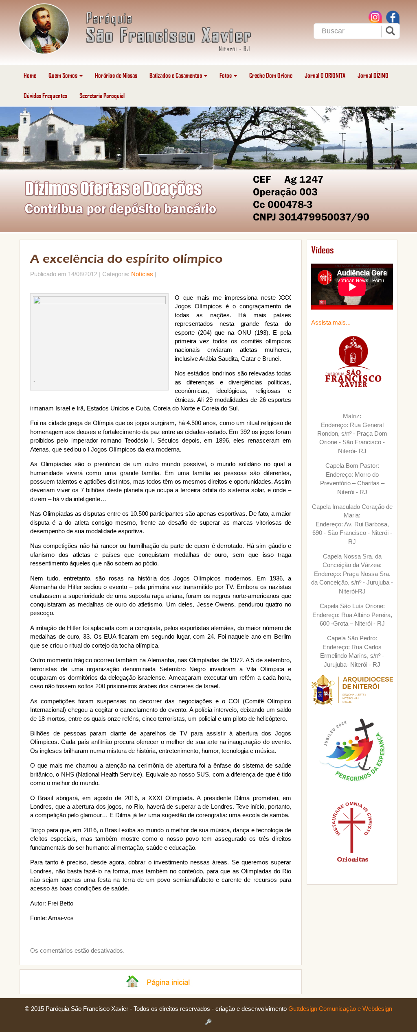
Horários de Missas (116, 75)
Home (30, 75)
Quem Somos (63, 75)
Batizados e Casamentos (176, 75)
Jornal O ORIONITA (325, 75)
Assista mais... (331, 322)
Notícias (142, 274)
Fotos (226, 75)
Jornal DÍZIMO (373, 75)
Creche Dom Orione (270, 75)
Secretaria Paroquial (102, 95)
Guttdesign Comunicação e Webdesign (340, 1008)
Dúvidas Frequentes (45, 95)
